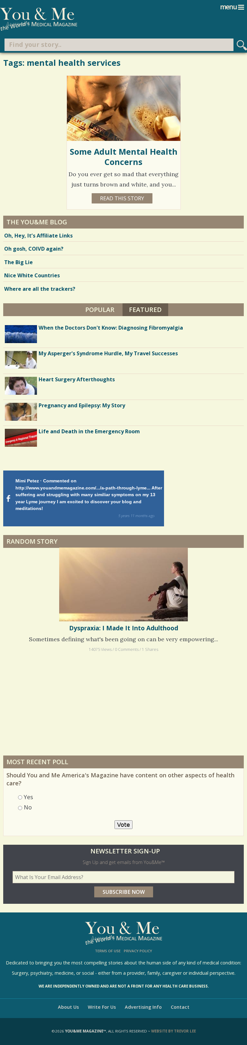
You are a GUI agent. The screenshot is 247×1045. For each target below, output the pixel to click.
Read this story (122, 198)
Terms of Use (108, 950)
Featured (148, 309)
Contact (180, 1007)
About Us (68, 1007)
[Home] (38, 19)
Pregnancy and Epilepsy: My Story (82, 405)
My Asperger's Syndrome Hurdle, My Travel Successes (108, 353)
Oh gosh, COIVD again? (33, 248)
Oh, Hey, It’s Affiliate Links (38, 235)
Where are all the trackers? (39, 288)
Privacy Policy (138, 950)
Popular (99, 309)
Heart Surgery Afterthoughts (77, 379)
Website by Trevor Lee (173, 1031)
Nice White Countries (32, 275)
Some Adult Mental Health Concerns (124, 156)
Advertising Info (143, 1007)
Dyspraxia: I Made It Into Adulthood (123, 628)
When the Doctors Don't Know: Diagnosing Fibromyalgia (111, 327)
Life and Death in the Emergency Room (89, 431)
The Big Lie (18, 262)
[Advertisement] (123, 704)
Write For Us (102, 1007)
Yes (28, 797)
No (28, 807)
